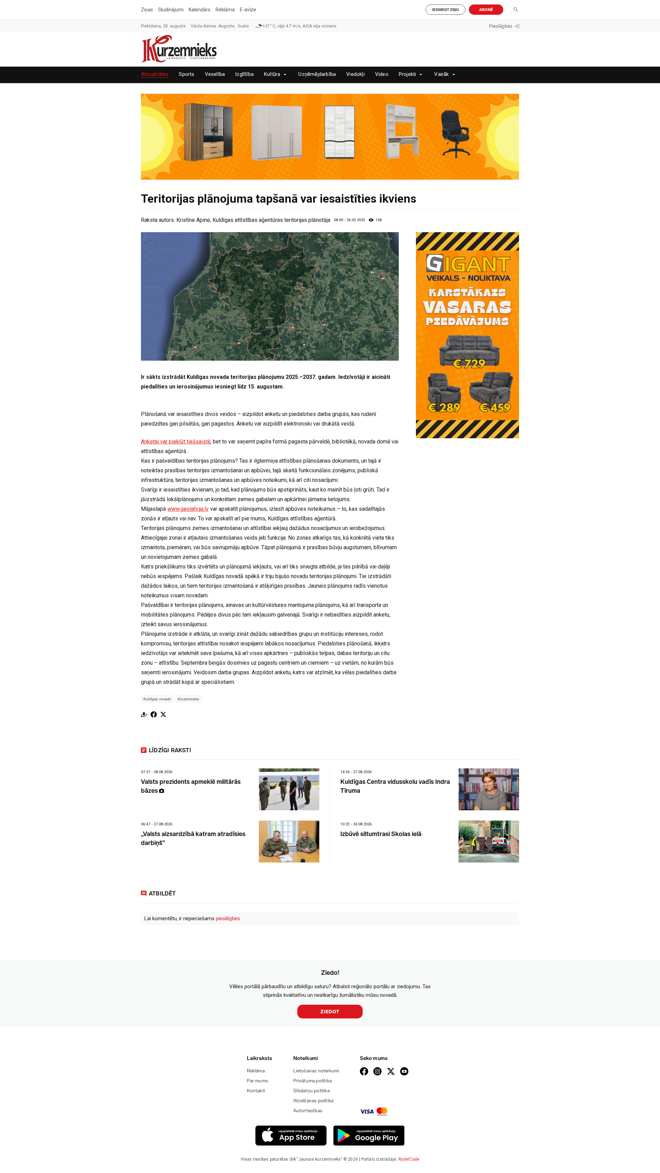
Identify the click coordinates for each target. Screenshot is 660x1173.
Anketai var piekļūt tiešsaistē (175, 441)
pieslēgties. (228, 918)
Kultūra (272, 74)
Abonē (486, 10)
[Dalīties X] (163, 714)
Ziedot (330, 1012)
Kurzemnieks (188, 699)
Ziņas (147, 9)
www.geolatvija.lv (188, 509)
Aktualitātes (154, 74)
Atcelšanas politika (313, 1101)
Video (381, 74)
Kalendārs (199, 9)
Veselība (215, 74)
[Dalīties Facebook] (154, 714)
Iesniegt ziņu (445, 10)
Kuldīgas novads (157, 699)
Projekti (407, 74)
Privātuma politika (312, 1081)
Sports (186, 74)
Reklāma (225, 9)
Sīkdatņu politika (311, 1091)
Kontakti (256, 1091)
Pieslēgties (501, 26)
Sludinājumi (171, 9)
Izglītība (244, 74)
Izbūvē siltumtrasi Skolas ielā (380, 834)
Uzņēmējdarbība (317, 74)
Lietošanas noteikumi (316, 1071)
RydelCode (409, 1159)
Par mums (257, 1081)
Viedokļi (355, 74)
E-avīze (248, 9)
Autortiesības (308, 1111)
